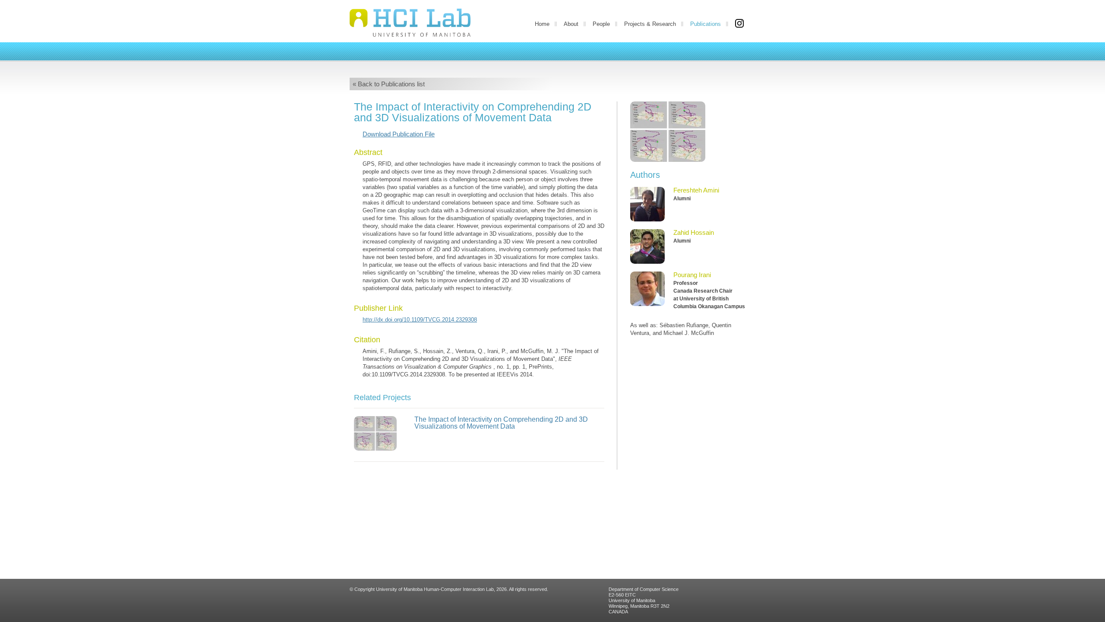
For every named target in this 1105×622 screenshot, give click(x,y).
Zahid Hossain (693, 232)
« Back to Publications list (389, 84)
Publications (705, 24)
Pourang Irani (692, 274)
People (601, 24)
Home (542, 24)
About (571, 24)
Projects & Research (650, 24)
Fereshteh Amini (696, 190)
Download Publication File (399, 134)
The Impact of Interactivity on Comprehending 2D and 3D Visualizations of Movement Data (501, 423)
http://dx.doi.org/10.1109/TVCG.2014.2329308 (420, 319)
